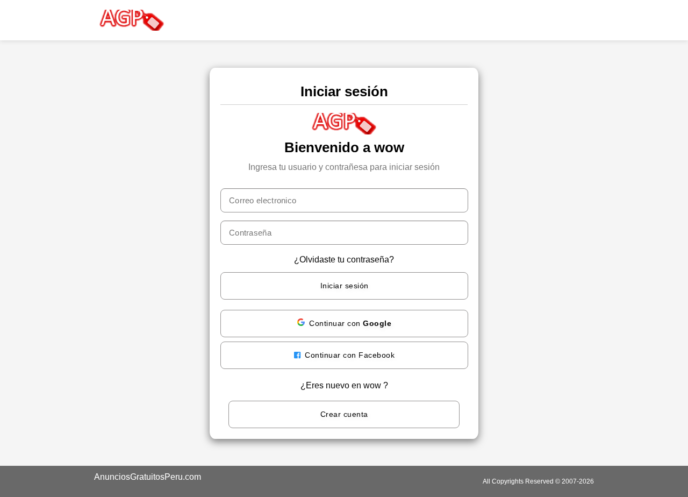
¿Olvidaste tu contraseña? (344, 259)
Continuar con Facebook (349, 355)
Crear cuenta (344, 414)
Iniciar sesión (344, 285)
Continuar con (350, 323)
